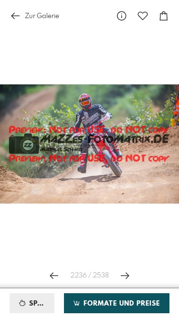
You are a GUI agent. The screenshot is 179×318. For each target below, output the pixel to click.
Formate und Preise (120, 303)
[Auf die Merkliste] (142, 16)
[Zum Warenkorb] (163, 16)
